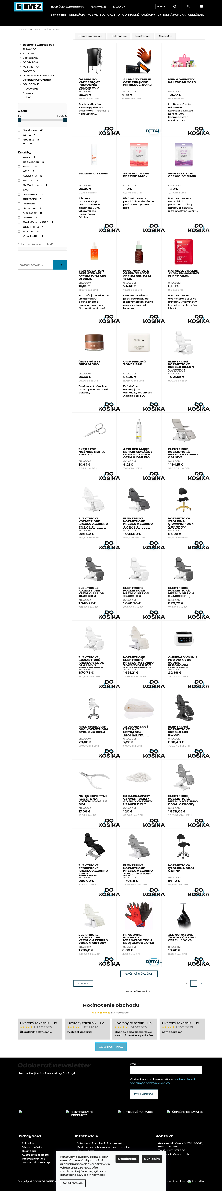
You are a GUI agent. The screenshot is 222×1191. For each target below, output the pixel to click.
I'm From (31, 203)
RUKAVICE (29, 49)
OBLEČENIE (196, 14)
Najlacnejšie (119, 36)
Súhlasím (152, 1159)
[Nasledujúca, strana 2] (193, 983)
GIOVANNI (32, 199)
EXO (28, 189)
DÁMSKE (32, 88)
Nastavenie (73, 1183)
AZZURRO (32, 175)
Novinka (31, 139)
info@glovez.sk (178, 1154)
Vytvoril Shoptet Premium (166, 1181)
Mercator (32, 212)
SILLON (30, 231)
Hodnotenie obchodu (111, 1005)
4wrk (29, 157)
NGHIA (30, 217)
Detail (154, 131)
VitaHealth (33, 236)
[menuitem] (67, 6)
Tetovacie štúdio (33, 1158)
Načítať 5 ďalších (139, 973)
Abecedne (165, 36)
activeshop (33, 161)
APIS (28, 171)
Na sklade (33, 130)
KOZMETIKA (96, 14)
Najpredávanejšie (90, 36)
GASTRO (113, 14)
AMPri (30, 166)
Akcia (29, 135)
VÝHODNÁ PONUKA (172, 14)
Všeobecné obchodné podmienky (100, 1143)
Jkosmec (32, 208)
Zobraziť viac (111, 1046)
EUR (160, 6)
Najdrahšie (142, 36)
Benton (30, 180)
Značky (28, 93)
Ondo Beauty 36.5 (38, 222)
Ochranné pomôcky (36, 1162)
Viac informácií (93, 1174)
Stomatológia (32, 1147)
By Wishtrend (35, 185)
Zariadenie (58, 14)
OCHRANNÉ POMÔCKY (138, 14)
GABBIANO (33, 194)
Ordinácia (29, 1151)
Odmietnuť (127, 1159)
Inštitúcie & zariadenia (38, 44)
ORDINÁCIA (77, 14)
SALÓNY (29, 53)
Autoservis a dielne (35, 1154)
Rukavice (28, 1143)
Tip (27, 144)
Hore (85, 983)
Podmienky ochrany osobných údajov (103, 1147)
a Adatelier (195, 1181)
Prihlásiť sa (143, 1094)
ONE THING (33, 226)
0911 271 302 (176, 1150)
